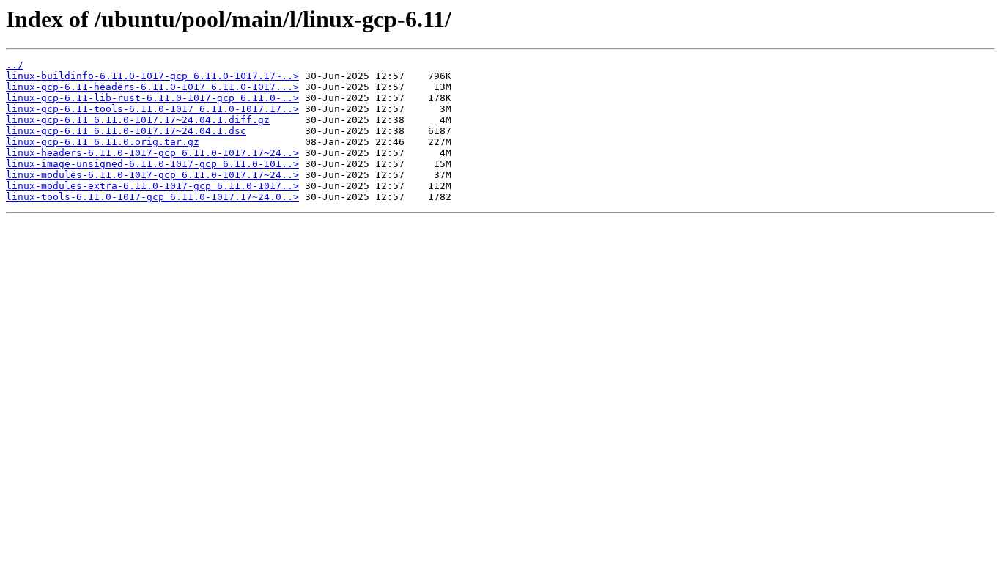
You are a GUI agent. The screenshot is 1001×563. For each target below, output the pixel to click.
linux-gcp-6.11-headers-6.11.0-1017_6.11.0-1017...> (152, 86)
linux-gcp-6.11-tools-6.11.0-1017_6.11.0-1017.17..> (152, 108)
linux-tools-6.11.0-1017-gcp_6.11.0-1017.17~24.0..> (152, 196)
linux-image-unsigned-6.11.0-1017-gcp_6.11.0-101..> (152, 163)
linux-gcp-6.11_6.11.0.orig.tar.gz (102, 141)
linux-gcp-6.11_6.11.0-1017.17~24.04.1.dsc (126, 130)
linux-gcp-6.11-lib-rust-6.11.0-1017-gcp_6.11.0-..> (152, 97)
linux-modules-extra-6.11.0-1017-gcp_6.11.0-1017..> (152, 185)
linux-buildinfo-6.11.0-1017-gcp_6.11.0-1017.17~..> (152, 75)
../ (14, 64)
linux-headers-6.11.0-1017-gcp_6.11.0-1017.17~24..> (152, 152)
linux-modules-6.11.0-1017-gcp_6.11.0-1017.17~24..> (152, 174)
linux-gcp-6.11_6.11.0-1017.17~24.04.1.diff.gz (138, 119)
